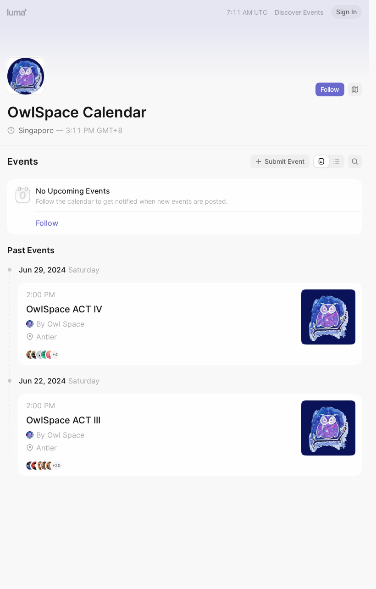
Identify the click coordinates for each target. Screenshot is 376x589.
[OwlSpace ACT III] (190, 435)
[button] (190, 324)
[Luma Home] (17, 12)
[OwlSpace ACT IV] (190, 323)
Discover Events (299, 12)
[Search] (355, 161)
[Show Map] (355, 89)
